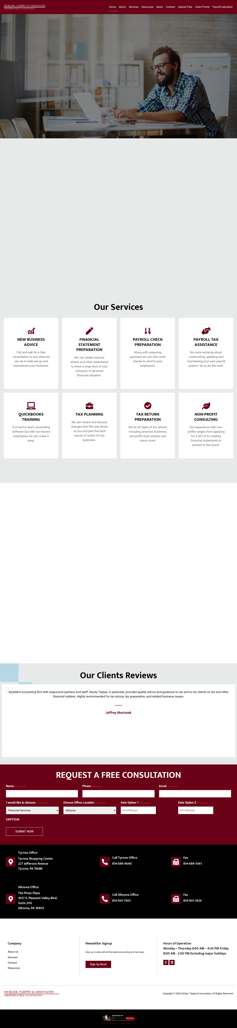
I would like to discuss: (27, 802)
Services (133, 7)
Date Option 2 (193, 802)
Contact (170, 7)
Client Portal (202, 7)
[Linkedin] (172, 962)
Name (15, 786)
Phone (92, 786)
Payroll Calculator (222, 7)
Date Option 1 (135, 802)
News (159, 7)
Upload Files (185, 7)
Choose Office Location (84, 802)
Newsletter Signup (99, 943)
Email (168, 786)
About (122, 7)
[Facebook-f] (165, 962)
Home (112, 7)
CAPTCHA (12, 819)
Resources (147, 7)
